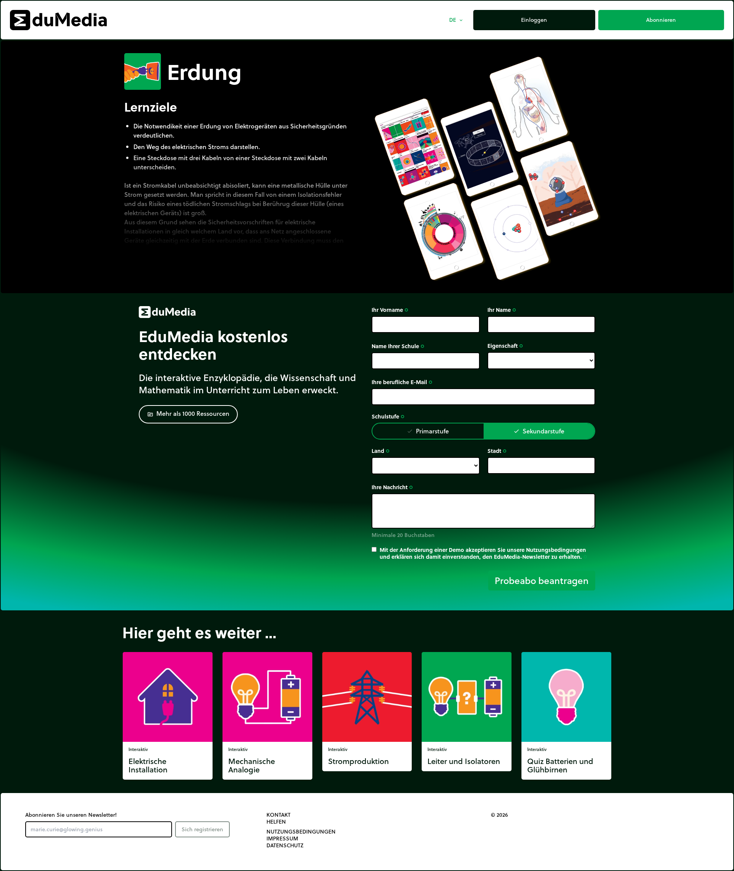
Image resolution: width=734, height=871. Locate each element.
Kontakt (278, 815)
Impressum (282, 838)
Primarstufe (428, 431)
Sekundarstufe (538, 431)
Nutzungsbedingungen (301, 831)
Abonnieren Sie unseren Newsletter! (71, 814)
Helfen (276, 822)
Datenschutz (285, 845)
